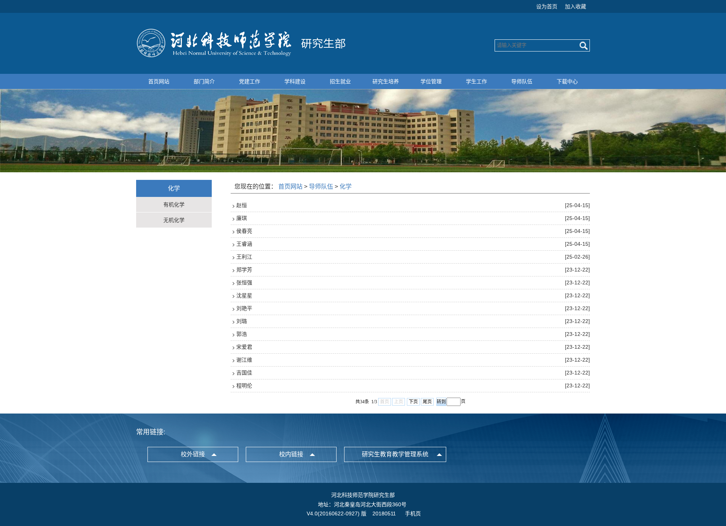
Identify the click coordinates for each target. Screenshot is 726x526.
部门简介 (204, 81)
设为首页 (546, 6)
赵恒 (241, 205)
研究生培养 (385, 81)
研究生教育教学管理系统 (395, 454)
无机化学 (174, 220)
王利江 (244, 257)
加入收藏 (575, 6)
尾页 (427, 401)
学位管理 (431, 81)
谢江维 (244, 360)
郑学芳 (244, 270)
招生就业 (340, 81)
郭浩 (241, 334)
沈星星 (244, 295)
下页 (413, 401)
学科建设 (295, 81)
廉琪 (241, 218)
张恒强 (244, 282)
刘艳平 (244, 308)
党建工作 (249, 81)
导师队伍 (521, 81)
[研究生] (241, 56)
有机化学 (174, 204)
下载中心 (567, 81)
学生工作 (476, 81)
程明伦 (244, 385)
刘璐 (241, 321)
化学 (346, 186)
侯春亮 (244, 231)
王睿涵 (244, 244)
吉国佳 (244, 373)
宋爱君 (244, 347)
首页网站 (158, 81)
